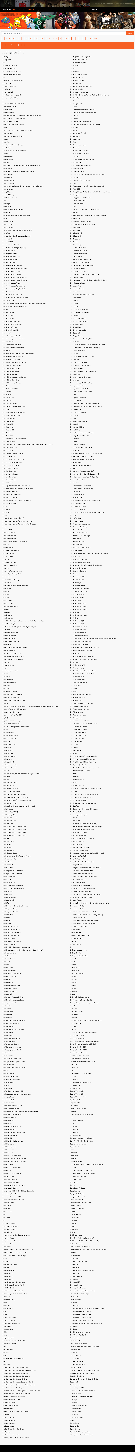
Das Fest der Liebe (8, 262)
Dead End (5, 568)
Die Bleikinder (75, 71)
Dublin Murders (75, 1385)
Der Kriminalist (7, 894)
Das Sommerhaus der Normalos (13, 412)
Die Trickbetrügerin (76, 741)
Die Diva (73, 142)
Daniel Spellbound (8, 180)
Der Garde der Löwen (9, 818)
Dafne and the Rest (9, 107)
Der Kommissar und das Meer (12, 885)
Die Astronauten (8, 1417)
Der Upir (5, 1070)
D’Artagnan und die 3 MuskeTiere (81, 1435)
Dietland (73, 941)
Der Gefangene (7, 824)
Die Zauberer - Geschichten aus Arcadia (84, 794)
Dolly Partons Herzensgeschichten (82, 1114)
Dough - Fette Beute (77, 1194)
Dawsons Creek (7, 547)
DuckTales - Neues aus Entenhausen (82, 1391)
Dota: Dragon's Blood (77, 1188)
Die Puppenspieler (76, 550)
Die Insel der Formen (77, 289)
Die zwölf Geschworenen (78, 926)
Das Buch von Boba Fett (10, 245)
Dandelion (5, 162)
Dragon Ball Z (74, 1264)
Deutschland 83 (7, 1273)
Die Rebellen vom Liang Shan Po (81, 562)
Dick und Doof (7, 1350)
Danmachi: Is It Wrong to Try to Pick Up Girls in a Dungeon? (23, 186)
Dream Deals (74, 1305)
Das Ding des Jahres (9, 254)
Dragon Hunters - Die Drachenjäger (82, 1270)
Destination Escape (9, 1229)
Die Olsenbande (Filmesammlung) (81, 489)
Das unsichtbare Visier (10, 492)
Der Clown (6, 777)
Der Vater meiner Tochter (11, 1076)
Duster (72, 1420)
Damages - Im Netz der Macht (13, 136)
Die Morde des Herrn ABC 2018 (81, 447)
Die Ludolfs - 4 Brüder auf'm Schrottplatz (84, 403)
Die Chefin (73, 107)
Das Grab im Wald (8, 312)
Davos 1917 (6, 544)
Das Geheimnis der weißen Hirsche (14, 280)
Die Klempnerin (75, 333)
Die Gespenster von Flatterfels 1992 (82, 224)
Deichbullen (6, 677)
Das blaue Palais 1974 (10, 447)
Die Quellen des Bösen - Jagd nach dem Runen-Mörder (89, 553)
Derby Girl (6, 1208)
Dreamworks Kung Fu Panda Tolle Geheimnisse (86, 1323)
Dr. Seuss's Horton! (76, 1244)
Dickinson (5, 1352)
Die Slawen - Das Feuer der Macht (82, 656)
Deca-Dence (6, 644)
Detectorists (6, 1247)
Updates (95, 9)
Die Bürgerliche (75, 98)
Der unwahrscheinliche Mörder (13, 1200)
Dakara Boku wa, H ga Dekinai (13, 124)
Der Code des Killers (9, 782)
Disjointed (73, 1026)
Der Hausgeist (7, 847)
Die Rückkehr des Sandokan (79, 589)
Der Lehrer (6, 921)
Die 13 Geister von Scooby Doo (13, 1358)
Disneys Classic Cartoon (78, 1053)
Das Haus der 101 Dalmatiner (12, 324)
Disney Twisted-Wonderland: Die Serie (83, 1044)
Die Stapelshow (75, 685)
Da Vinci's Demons (9, 86)
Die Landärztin (75, 374)
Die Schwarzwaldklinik (78, 630)
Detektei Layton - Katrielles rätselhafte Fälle (17, 1250)
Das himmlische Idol (9, 471)
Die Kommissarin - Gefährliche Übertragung (85, 348)
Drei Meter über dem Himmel (80, 1332)
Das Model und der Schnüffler (12, 356)
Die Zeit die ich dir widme (79, 800)
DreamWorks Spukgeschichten (80, 1317)
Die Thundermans (76, 718)
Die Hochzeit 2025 (76, 277)
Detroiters (5, 1261)
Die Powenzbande (76, 530)
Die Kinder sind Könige (78, 318)
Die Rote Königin (75, 583)
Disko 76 (73, 1029)
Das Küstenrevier (8, 342)
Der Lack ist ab (7, 915)
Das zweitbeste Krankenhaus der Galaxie (16, 500)
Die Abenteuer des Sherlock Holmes (15, 1379)
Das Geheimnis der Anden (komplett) (15, 268)
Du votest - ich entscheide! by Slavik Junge (85, 1379)
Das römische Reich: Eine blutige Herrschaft (17, 489)
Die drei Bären (75, 821)
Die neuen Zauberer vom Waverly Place (83, 876)
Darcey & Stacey (8, 195)
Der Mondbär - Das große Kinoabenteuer (16, 947)
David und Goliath (8, 533)
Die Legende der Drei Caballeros (81, 383)
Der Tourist (6, 1053)
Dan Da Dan (6, 148)
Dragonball (74, 1279)
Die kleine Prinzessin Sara (79, 850)
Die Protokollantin (76, 544)
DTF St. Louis (7, 83)
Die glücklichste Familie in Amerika (82, 838)
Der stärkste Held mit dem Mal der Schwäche (18, 1191)
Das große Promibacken (10, 468)
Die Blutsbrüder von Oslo (78, 74)
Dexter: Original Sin (9, 1320)
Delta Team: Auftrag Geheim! (12, 694)
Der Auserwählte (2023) (10, 735)
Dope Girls (73, 1153)
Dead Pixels (6, 583)
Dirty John (73, 1006)
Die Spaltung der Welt (77, 665)
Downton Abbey (75, 1206)
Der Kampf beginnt (9, 876)
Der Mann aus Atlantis (10, 926)
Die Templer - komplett (78, 715)
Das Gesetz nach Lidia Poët (12, 295)
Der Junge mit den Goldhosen (12, 871)
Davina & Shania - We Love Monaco (14, 541)
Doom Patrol (74, 1147)
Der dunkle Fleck (8, 1100)
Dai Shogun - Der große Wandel (13, 118)
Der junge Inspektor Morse (11, 1126)
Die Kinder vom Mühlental (79, 321)
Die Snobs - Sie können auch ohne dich (83, 659)
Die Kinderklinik (75, 327)
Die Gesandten (75, 218)
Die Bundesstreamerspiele (79, 92)
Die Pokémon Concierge (78, 527)
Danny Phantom (8, 192)
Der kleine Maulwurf (9, 1147)
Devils (4, 1303)
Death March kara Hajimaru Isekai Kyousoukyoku (19, 627)
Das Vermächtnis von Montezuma (14, 439)
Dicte (4, 1355)
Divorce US (74, 1067)
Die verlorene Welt (76, 909)
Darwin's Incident (8, 227)
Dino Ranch (74, 979)
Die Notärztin (74, 483)
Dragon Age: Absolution (78, 1261)
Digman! (73, 959)
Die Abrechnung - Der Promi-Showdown (16, 1394)
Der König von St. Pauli (10, 912)
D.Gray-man (6, 60)
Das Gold (5, 309)
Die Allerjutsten (7, 1408)
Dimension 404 (75, 968)
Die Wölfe (73, 791)
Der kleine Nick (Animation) (12, 1156)
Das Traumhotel (7, 427)
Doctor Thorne (75, 1088)
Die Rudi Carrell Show (77, 586)
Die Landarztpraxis (76, 368)
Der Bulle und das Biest (10, 768)
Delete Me (6, 685)
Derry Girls (6, 1217)
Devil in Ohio (6, 1297)
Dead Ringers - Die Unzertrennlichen (15, 586)
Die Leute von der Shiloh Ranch (81, 392)
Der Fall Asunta (7, 809)
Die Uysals (73, 753)
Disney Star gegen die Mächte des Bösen (84, 1041)
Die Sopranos (74, 662)
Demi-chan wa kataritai (10, 697)
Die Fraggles (74, 195)
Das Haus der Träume (9, 327)
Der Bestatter (7, 759)
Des (3, 1220)
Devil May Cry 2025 (9, 1288)
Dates (4, 515)
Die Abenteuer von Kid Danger (13, 1388)
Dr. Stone (73, 1253)
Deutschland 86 (7, 1276)
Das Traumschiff (8, 430)
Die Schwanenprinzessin (78, 627)
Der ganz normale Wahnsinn (12, 1114)
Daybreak (5, 559)
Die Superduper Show (77, 697)
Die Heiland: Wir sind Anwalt (80, 262)
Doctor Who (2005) (77, 1091)
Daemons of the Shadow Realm (13, 104)
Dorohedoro (74, 1182)
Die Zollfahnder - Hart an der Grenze (83, 803)
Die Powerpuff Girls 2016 (79, 533)
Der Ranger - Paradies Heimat (12, 997)
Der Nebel (5, 956)
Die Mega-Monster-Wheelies (80, 436)
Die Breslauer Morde (77, 80)
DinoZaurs (73, 985)
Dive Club (73, 1065)
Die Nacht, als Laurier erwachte (81, 465)
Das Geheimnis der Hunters (11, 271)
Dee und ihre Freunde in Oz (11, 653)
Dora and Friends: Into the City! (81, 1170)
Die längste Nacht (76, 865)
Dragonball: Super (76, 1285)
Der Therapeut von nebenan (12, 1047)
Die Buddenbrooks (76, 89)
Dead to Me (6, 589)
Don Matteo (74, 1129)
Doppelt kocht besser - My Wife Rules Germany (86, 1164)
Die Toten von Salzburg (78, 735)
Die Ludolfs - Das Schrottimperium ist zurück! (86, 406)
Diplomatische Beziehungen (79, 997)
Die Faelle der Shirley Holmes (80, 180)
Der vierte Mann (8, 1203)
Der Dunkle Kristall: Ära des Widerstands (16, 800)
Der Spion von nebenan (10, 1023)
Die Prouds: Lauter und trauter (80, 547)
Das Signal (6, 409)
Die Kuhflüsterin (75, 359)
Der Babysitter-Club (9, 738)
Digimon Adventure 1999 (78, 950)
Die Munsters (74, 450)
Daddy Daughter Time (10, 98)
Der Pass (5, 965)
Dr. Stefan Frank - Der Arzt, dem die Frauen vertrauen (88, 1250)
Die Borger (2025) (76, 77)
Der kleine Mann (8, 1144)
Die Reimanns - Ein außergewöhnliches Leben (86, 565)
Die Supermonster (76, 700)
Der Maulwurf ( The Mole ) (11, 941)
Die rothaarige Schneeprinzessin (81, 885)
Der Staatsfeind (7, 1032)
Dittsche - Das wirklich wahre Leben (82, 1062)
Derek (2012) (7, 1211)
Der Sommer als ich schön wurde (13, 1020)
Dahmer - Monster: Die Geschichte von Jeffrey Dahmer (21, 115)
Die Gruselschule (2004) (78, 251)
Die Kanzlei (74, 306)
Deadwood (6, 612)
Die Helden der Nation (77, 268)
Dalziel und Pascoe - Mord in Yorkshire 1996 (17, 130)
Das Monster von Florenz (11, 359)
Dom (71, 1117)
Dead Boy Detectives (9, 565)
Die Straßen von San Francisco (80, 694)
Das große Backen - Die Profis (13, 459)
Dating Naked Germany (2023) (13, 518)
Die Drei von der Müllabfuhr (79, 154)
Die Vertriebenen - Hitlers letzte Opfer (83, 762)
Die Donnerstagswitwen (78, 145)
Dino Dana (73, 976)
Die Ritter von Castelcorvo (79, 571)
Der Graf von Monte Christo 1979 (14, 829)
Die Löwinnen (74, 415)
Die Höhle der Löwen (77, 283)
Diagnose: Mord (8, 1338)
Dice (4, 1347)
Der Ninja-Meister (8, 959)
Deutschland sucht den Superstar (14, 1282)
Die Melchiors (74, 439)
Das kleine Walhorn (9, 480)
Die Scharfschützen (77, 594)
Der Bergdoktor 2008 (9, 756)
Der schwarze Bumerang (10, 1182)
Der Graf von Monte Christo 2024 (14, 835)
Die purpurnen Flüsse (77, 882)
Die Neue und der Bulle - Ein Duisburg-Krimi (85, 474)
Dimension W (74, 970)
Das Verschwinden (8, 442)
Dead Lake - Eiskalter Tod (11, 574)
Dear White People (8, 624)
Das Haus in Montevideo (10, 330)
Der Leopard (6, 923)
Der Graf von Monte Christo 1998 (14, 832)
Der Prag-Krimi (7, 982)
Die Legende (74, 380)
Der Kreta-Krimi (7, 891)
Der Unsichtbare (8, 1065)
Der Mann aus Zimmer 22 (11, 929)
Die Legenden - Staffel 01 (79, 389)
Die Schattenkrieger (77, 597)
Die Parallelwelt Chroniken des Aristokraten (85, 500)
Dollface (73, 1112)
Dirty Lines (74, 1009)
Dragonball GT (75, 1282)
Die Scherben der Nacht (78, 606)
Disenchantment (75, 1023)
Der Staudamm (7, 1035)
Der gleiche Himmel (9, 1117)
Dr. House (73, 1220)
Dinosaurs (73, 988)
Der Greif (5, 838)
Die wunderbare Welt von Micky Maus (83, 923)
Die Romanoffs (75, 574)
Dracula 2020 (74, 1258)
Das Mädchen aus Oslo (10, 374)
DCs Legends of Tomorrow (11, 71)
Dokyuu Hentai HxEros (78, 1109)
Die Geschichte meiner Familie (80, 221)
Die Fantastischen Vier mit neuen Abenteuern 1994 (87, 186)
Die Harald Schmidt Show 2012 (81, 259)
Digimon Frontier (76, 953)
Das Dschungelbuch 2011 (11, 256)
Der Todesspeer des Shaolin (12, 1050)
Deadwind (5, 609)
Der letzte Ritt (7, 1170)
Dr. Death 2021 (75, 1217)
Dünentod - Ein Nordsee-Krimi (80, 1432)
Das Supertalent (8, 421)
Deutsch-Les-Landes (9, 1264)
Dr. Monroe (74, 1229)
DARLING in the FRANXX (10, 65)
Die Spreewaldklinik (77, 677)
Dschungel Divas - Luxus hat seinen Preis (84, 1370)
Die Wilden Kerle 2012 (77, 785)
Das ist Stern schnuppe (10, 474)
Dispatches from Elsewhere (79, 1059)
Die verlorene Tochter (77, 906)
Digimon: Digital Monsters (79, 956)
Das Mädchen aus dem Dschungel (14, 377)
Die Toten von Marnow (78, 732)
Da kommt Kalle (8, 92)
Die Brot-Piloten (75, 83)
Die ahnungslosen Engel (78, 815)
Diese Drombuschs (76, 938)
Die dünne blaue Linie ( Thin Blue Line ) (83, 824)
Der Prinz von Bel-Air (9, 991)
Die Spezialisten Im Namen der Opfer (83, 671)
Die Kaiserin (74, 303)
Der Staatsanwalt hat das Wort (13, 1029)
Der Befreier (6, 747)
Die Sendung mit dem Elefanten (81, 641)
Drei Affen (73, 1326)
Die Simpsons (74, 653)
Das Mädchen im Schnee (11, 380)
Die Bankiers (6, 1432)
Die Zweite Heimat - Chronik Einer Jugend (84, 809)
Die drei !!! (73, 818)
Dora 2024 (74, 1167)
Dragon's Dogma (76, 1276)
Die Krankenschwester (77, 350)
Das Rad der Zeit (8, 398)
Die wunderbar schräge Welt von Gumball (84, 921)
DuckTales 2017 (75, 1394)
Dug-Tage (73, 1399)
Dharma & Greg (7, 1329)
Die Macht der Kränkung (78, 421)
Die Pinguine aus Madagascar (80, 524)
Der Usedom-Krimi (8, 1073)
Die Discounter (75, 139)
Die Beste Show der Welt (78, 60)
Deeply (4, 668)
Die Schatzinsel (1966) (78, 603)
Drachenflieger (75, 1256)
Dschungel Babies (76, 1367)
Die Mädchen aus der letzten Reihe (82, 459)
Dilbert (72, 962)
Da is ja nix (6, 89)
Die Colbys (74, 115)
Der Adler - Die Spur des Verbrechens (15, 727)
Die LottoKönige (75, 400)
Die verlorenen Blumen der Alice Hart (83, 912)
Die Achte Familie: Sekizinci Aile (13, 1397)
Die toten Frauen (76, 900)
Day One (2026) (8, 553)
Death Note (6, 630)
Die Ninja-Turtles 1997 (77, 480)
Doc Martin (74, 1079)
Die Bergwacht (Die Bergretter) (81, 57)
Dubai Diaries (74, 1382)
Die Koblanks (74, 342)
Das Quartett (6, 395)
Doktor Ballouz (75, 1106)
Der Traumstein (7, 1056)
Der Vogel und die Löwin (11, 1079)
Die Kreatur (74, 353)
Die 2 (4, 1361)
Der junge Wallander (9, 1129)
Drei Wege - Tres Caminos (79, 1335)
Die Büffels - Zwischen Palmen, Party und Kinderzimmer (89, 95)
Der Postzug (6, 979)
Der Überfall (6, 1206)
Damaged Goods (8, 133)
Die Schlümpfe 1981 (77, 624)
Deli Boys (5, 688)
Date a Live (6, 512)
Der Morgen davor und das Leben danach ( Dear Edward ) (22, 950)
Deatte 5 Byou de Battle (10, 641)
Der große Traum (8, 1120)
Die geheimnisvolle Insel (78, 832)
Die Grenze (74, 242)
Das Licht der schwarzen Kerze (13, 348)
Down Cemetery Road (77, 1200)
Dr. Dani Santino (75, 1214)
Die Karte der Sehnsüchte (79, 309)
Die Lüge (73, 418)
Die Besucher (74, 65)
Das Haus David (8, 318)
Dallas (4, 127)
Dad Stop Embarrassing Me (12, 95)
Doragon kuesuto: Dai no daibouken (82, 1173)
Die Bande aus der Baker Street (13, 1429)
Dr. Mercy (73, 1226)
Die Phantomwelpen (77, 521)
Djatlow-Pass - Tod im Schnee (80, 1073)
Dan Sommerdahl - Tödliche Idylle (14, 151)
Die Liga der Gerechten (78, 398)
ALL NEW (18, 9)
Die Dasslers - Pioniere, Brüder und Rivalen (85, 124)
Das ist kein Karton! (9, 477)
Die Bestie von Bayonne (78, 63)
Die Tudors (74, 747)
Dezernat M (6, 1326)
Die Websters (74, 777)
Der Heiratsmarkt (8, 850)
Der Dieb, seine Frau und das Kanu (14, 794)
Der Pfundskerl (7, 968)
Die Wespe (73, 782)
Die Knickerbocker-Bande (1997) (81, 339)
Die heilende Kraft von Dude (80, 847)
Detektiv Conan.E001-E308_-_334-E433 (16, 1253)
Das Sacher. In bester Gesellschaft (14, 406)
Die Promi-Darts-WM (77, 541)
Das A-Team (6, 233)
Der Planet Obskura (9, 970)
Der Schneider (7, 1015)
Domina (72, 1123)
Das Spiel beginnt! (8, 418)
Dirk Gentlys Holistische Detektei (81, 1000)
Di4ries (4, 1332)
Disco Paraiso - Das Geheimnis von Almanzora (86, 1020)
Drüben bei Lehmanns (77, 1364)
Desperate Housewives (10, 1226)
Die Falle (73, 183)
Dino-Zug (73, 982)
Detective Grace (8, 1238)
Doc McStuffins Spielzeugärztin (81, 1082)
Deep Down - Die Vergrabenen (13, 656)
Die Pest (73, 515)
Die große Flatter (76, 844)
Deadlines (5, 594)
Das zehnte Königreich (10, 497)
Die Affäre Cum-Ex (9, 1402)
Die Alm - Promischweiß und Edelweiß (15, 1411)
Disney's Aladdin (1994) (78, 1047)
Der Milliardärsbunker (9, 944)
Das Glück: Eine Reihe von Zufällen (14, 306)
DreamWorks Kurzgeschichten (80, 1314)
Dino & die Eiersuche (77, 973)
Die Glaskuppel (75, 230)
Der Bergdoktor (7, 753)
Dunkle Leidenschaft (77, 1417)
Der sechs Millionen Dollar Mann (13, 1185)
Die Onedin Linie (75, 492)
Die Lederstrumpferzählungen (80, 377)
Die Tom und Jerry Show (78, 727)
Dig (71, 947)
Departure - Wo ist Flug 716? (12, 715)
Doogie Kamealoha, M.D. (78, 1144)
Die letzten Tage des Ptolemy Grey (82, 862)
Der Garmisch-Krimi (9, 821)
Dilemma (73, 965)
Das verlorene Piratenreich (11, 494)
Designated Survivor (9, 1223)
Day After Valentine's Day (11, 550)
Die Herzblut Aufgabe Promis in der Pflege (85, 274)
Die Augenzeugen (8, 1420)
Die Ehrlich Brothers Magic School (82, 160)
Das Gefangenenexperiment (12, 265)
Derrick (5, 1214)
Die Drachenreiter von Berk (79, 151)
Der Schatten (7, 1006)
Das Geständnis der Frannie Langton (15, 298)
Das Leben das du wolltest (11, 345)
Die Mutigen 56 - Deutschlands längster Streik (86, 453)
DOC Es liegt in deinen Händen (13, 80)
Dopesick (73, 1159)
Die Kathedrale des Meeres (79, 312)
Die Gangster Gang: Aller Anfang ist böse (84, 209)
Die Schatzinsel (75, 600)
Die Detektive (74, 127)
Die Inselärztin (75, 292)
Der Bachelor (6, 741)
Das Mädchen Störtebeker (11, 365)
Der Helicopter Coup (9, 853)
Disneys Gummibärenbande (79, 1056)
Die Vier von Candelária (78, 765)
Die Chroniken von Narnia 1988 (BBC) (83, 110)
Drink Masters (75, 1350)
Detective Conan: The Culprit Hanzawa (16, 1235)
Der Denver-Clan (8, 785)
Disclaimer (73, 1018)
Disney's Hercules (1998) (78, 1050)
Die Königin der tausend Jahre (80, 365)
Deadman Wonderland (10, 606)
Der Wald (5, 1085)
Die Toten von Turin (77, 738)
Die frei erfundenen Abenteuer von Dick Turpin (86, 827)
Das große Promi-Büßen (10, 465)
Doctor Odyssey (75, 1085)
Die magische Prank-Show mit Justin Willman (85, 868)
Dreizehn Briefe (75, 1341)
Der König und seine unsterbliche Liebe (15, 906)
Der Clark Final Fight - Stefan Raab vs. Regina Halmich (21, 774)
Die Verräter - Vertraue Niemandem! (82, 759)
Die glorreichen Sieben (78, 835)
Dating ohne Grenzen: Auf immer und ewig (17, 521)
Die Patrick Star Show (77, 509)
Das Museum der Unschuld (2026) (14, 362)
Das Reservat (7, 400)
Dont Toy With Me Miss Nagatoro (81, 1141)
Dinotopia (73, 991)
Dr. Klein (73, 1223)
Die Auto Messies (8, 1423)
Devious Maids (7, 1308)
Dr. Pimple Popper (76, 1235)
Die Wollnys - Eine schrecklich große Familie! (85, 788)
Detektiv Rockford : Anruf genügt (14, 1256)
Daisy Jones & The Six (10, 121)
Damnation (6, 142)
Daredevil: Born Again (10, 198)
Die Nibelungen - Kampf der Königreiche (84, 477)
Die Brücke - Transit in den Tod (81, 86)
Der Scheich (6, 1009)
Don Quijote (74, 1132)
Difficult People (75, 944)
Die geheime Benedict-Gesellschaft (82, 829)
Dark (4, 201)
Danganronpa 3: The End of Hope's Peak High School (21, 165)
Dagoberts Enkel (8, 112)
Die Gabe (73, 207)
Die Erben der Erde (76, 168)
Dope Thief (74, 1156)
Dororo (72, 1185)
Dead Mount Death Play (10, 580)
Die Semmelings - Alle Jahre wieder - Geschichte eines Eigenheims (93, 638)
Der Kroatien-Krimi (8, 900)
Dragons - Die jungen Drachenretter (82, 1291)
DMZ (4, 77)
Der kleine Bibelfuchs (9, 1135)
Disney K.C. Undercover (78, 1038)
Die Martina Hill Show (77, 427)
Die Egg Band (74, 157)
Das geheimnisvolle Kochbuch (12, 453)
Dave (4, 527)
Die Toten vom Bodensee (78, 730)
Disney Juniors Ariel (77, 1035)
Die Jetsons (74, 301)
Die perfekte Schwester (78, 879)
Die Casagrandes (76, 104)
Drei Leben (74, 1329)
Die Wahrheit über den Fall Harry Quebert (84, 768)
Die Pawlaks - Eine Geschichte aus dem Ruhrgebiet (87, 512)
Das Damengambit (8, 251)
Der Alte (5, 730)
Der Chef (5, 771)
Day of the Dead (8, 556)
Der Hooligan (7, 862)
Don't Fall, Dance (76, 1135)
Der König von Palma (9, 909)
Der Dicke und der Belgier (11, 791)
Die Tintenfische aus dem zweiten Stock (84, 724)
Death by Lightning (9, 636)
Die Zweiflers (74, 806)
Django (72, 1070)
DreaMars (73, 1303)
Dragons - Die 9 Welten (78, 1288)
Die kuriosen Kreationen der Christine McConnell (87, 853)
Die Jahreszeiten (76, 298)
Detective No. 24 (8, 1244)
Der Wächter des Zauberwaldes (13, 1091)
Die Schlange (74, 612)
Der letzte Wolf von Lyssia (11, 1173)
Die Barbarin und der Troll (11, 1435)
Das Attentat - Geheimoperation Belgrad (16, 236)
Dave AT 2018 (7, 530)
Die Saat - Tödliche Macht (79, 591)
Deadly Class (7, 600)
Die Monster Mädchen (77, 445)
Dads (4, 101)
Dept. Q (5, 718)
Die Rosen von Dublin (77, 577)
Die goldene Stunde (77, 841)
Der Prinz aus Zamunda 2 (11, 985)
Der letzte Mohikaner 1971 (11, 1167)
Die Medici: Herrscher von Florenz (82, 433)
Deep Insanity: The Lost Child (12, 659)
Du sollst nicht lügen (77, 1376)
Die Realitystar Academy (78, 559)
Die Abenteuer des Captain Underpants (16, 1376)
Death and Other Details (10, 633)
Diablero (5, 1335)
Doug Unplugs (75, 1191)
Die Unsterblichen (76, 750)
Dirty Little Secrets (76, 1012)
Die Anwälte (6, 1414)
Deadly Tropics (7, 603)
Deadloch (5, 597)
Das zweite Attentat (9, 503)
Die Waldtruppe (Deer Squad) (80, 771)
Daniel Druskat (7, 177)
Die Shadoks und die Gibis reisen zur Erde (84, 647)
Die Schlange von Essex (78, 615)
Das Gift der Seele (8, 301)
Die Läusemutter (75, 409)
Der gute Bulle (7, 1123)
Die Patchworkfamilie (77, 503)
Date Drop (6, 509)
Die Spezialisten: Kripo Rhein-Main (82, 674)
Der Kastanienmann (9, 882)
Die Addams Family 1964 (11, 1399)
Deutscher (6, 1267)
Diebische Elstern (76, 932)
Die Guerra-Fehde (76, 256)
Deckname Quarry (8, 650)
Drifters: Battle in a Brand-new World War (84, 1347)
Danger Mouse (7, 174)
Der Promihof (7, 994)
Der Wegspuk (7, 1088)
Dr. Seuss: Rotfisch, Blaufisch (80, 1247)
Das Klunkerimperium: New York (13, 339)
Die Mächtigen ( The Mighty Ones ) (82, 456)
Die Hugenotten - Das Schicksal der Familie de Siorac (88, 280)
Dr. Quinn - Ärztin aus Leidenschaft (82, 1238)
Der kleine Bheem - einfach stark (13, 1132)
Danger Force (7, 168)
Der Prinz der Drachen (10, 988)
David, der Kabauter (9, 536)
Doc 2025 (73, 1076)
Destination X (7, 1232)
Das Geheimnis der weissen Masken (14, 277)
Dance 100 (6, 154)
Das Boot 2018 (7, 242)
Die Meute (73, 442)
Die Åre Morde (75, 929)
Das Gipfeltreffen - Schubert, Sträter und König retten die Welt (24, 303)
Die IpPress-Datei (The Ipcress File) (82, 295)
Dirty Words (74, 1015)
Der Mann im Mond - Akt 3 (11, 932)
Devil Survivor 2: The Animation (13, 1291)
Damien (5, 139)
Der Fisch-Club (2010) (10, 812)
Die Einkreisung (75, 162)
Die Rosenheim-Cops (77, 580)
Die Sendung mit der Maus (79, 644)
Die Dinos (73, 130)
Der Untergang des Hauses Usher (14, 1067)
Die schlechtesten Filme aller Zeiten (82, 888)
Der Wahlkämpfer (8, 1082)
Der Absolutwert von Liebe (11, 724)
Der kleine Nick (7, 1153)
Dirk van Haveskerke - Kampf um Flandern (84, 1003)
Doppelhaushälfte (76, 1161)
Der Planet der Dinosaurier (11, 973)
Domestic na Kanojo (77, 1120)
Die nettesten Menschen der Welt (81, 871)
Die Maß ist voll (75, 430)
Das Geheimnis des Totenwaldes (13, 286)
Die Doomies (74, 148)
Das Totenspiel (7, 424)
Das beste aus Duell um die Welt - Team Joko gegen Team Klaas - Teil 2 (27, 445)
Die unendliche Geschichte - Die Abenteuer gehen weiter (89, 903)
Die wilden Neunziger (77, 918)
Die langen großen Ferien (78, 856)
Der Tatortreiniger (8, 1041)
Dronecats (73, 1352)
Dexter (4, 1314)
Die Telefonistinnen (76, 712)
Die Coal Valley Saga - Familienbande (83, 112)
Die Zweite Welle (76, 812)
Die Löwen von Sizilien (78, 412)
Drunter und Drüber (76, 1361)
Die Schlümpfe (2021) (77, 621)
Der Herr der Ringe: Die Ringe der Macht (16, 856)
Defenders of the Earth (10, 671)
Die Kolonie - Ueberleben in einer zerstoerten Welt (87, 345)
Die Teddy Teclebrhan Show (79, 709)
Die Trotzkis (74, 744)
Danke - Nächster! (8, 183)
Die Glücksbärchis (76, 233)
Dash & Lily (6, 506)
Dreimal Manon (75, 1338)
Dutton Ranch (74, 1423)
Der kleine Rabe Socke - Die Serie (14, 1161)
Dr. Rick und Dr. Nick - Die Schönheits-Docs (85, 1241)
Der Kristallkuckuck (9, 897)
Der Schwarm (7, 1018)
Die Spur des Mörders (77, 680)
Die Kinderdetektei (76, 324)
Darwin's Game (7, 224)
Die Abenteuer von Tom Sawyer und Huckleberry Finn (21, 1391)
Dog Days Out (75, 1100)
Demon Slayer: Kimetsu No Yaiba (13, 700)
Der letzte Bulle (7, 1164)
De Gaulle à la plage (9, 562)
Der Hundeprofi (7, 865)
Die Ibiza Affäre (75, 286)
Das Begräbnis (7, 239)
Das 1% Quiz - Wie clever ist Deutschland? (17, 230)
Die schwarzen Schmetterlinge (80, 891)
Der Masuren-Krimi (8, 938)
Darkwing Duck (7, 221)
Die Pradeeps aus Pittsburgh (80, 536)
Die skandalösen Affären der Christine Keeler (85, 894)
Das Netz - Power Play (10, 389)
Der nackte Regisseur (9, 1179)
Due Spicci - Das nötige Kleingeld (81, 1397)
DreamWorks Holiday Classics (80, 1311)
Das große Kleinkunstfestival (12, 462)
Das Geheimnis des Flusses (11, 283)
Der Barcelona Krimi (9, 744)
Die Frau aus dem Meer (78, 201)
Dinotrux (73, 994)
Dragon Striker (75, 1273)
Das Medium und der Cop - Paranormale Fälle (18, 353)
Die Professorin (75, 539)
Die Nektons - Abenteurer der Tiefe (82, 471)
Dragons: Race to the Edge (79, 1294)
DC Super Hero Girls (9, 68)
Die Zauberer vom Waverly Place (81, 797)
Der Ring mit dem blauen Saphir (13, 1000)
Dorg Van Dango (76, 1179)
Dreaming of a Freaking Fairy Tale (81, 1320)
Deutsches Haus (8, 1270)
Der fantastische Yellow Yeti (12, 1106)
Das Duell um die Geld (10, 259)
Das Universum (7, 436)
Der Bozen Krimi (8, 762)
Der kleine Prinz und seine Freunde (14, 1159)
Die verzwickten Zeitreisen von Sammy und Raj (86, 915)
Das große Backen (8, 456)
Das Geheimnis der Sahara (11, 274)
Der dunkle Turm (8, 1103)
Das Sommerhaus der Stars (11, 415)
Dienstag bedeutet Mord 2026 (80, 935)
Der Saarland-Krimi (9, 1003)
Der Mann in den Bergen (10, 935)
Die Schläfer (74, 618)
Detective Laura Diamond (11, 1241)
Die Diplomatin (75, 136)
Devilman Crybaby (8, 1300)
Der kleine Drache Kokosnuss (12, 1141)
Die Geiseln (74, 212)
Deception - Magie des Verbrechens (14, 647)
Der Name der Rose (9, 953)
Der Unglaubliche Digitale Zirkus (13, 1062)
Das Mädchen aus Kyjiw (10, 371)
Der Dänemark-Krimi (9, 803)
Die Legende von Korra (78, 386)
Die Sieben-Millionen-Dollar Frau (81, 650)
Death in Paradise (8, 638)
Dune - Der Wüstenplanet (79, 1405)
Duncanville (74, 1402)
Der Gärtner (6, 844)
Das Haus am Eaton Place (11, 321)
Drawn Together (75, 1300)
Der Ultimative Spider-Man (11, 1059)
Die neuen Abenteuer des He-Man (81, 874)
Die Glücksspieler (76, 236)
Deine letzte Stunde (9, 683)
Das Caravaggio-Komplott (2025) (14, 248)
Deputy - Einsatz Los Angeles (12, 721)
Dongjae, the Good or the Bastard (81, 1138)
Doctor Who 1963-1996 (78, 1097)
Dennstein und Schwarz (10, 712)
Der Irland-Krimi (7, 868)
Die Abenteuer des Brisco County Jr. (15, 1373)
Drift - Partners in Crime (78, 1344)
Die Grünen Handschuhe (78, 254)
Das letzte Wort (7, 483)
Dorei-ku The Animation (78, 1176)
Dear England (7, 615)
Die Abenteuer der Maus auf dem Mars (15, 1367)
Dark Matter (6, 207)
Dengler (5, 703)
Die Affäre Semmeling (10, 1405)
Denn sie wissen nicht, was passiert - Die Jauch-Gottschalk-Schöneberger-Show (30, 706)
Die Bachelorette (8, 1426)
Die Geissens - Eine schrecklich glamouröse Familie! (88, 215)
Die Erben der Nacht (77, 171)
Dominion (73, 1126)
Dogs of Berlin (75, 1103)
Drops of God (75, 1358)
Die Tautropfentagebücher (79, 706)
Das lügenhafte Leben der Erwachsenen (16, 486)
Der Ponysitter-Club (9, 976)
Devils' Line (6, 1305)
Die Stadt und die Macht (78, 683)
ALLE (95, 38)
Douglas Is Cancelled (77, 1197)
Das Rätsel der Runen (9, 403)
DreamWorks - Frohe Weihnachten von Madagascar (88, 1308)
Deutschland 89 (7, 1279)
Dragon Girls (74, 1267)
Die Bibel (73, 68)
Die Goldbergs (75, 239)
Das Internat (6, 333)
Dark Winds (6, 212)
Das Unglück (6, 433)
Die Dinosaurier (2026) (78, 133)
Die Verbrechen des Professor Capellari (83, 756)
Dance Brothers (7, 157)
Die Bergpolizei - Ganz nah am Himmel (15, 1438)
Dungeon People (75, 1411)
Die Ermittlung (75, 177)
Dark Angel (6, 204)
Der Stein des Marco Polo (11, 1038)
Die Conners (74, 118)
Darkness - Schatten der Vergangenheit (16, 215)
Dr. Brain (73, 1211)
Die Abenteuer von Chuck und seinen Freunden (18, 1385)
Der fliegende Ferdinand (10, 1109)
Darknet (5, 218)
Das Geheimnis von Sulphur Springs (14, 289)
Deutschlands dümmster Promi (13, 1285)
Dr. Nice (72, 1232)
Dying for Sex (75, 1426)
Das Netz (5, 386)
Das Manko (6, 350)
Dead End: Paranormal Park (12, 571)
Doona (72, 1150)
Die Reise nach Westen (78, 568)
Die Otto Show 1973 (77, 494)
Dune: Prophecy (75, 1408)
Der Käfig (5, 903)
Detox (4, 1258)
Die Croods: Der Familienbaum (80, 121)
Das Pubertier (7, 392)
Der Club (5, 779)
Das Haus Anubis (8, 315)
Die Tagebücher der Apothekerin (81, 703)
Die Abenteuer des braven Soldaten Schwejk (17, 1382)
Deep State (6, 662)
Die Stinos (73, 688)
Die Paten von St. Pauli (78, 506)
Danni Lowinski (7, 189)
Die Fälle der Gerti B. (77, 204)
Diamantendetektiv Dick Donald (13, 1341)
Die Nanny (73, 468)
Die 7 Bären (6, 1364)
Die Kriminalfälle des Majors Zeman (82, 356)
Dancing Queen (7, 160)
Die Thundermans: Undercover (80, 721)
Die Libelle (73, 395)
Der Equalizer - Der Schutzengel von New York (18, 806)
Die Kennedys (74, 315)
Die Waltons (74, 774)
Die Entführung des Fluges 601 (80, 165)
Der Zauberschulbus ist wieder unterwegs (16, 1094)
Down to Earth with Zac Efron (80, 1203)
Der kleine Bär (7, 1138)
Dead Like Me (7, 577)
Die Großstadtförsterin (78, 248)
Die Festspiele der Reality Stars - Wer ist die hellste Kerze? (90, 192)
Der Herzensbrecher (9, 859)
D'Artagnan (6, 57)
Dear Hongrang (7, 618)
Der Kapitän (6, 879)
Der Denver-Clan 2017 (10, 788)
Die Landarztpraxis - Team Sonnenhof (83, 371)
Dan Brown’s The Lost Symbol (12, 145)
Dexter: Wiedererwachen (11, 1323)
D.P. (3, 63)
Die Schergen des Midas (78, 609)
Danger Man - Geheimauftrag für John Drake (18, 171)
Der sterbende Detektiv (10, 1188)
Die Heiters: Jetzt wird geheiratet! (81, 265)
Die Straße (73, 691)
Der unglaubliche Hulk (10, 1194)
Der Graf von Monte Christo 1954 (14, 827)
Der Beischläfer (7, 750)
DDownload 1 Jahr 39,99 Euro (12, 74)
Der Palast (6, 962)
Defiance (5, 674)
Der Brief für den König (10, 765)
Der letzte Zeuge (8, 1176)
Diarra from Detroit (9, 1344)
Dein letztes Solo (8, 680)
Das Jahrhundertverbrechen (12, 336)
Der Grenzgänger (8, 841)
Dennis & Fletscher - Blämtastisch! (14, 709)
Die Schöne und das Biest (79, 636)
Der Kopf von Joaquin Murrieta (13, 888)
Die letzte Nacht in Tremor (79, 859)
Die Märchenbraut (76, 462)
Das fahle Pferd (7, 450)
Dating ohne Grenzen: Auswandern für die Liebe (19, 524)
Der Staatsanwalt (8, 1026)
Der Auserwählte (8, 732)
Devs (4, 1311)
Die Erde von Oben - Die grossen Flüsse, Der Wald (87, 174)
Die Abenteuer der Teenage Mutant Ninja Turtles (19, 1370)
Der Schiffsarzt (7, 1012)
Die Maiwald (74, 424)
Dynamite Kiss (75, 1429)
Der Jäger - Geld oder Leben (12, 874)
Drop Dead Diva (75, 1355)
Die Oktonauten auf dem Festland (81, 486)
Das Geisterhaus (8, 292)
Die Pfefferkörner (76, 518)
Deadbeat (5, 591)
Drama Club (74, 1297)
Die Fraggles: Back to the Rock (80, 198)
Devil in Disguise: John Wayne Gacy (14, 1294)
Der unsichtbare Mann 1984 (12, 1197)
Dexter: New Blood (9, 1317)
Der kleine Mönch (8, 1150)
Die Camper (74, 101)
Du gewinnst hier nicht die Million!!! (82, 1373)
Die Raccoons (75, 556)
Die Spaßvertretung (77, 668)
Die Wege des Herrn (77, 779)
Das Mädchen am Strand (11, 368)
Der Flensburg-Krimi (9, 815)
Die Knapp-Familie (76, 336)
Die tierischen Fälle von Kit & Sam (81, 897)
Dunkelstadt (74, 1414)
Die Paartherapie (76, 497)
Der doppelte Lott (8, 1097)
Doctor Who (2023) (77, 1094)
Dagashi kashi (7, 110)
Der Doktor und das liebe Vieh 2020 (15, 797)
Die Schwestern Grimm (78, 633)
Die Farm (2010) (75, 189)
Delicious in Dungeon (9, 691)
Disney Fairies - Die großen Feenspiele (83, 1032)
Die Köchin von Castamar (79, 362)
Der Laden (6, 918)
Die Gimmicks (75, 227)
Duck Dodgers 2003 (77, 1388)
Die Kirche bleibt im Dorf (78, 330)
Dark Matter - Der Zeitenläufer (13, 209)
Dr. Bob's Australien (77, 1208)
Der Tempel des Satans (10, 1044)
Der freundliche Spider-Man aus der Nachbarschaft (20, 1112)
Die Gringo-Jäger (76, 245)
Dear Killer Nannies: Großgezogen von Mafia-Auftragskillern (23, 621)
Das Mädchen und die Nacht (12, 383)
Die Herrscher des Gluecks (79, 271)
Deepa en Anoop (8, 665)
